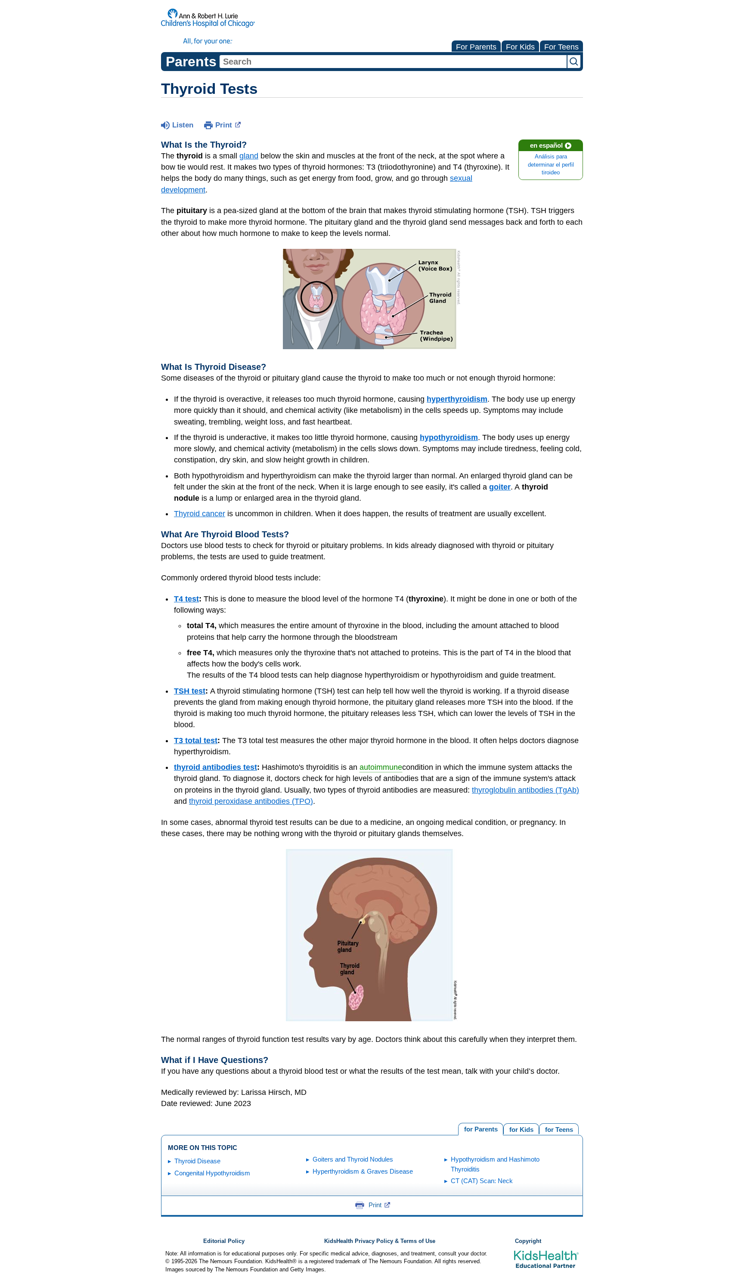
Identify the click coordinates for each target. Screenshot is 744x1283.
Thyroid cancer (199, 513)
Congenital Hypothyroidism (212, 1173)
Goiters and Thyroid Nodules (353, 1159)
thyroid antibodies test (215, 767)
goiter (500, 487)
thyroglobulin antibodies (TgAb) (525, 790)
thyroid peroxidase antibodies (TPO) (251, 801)
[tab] (559, 1128)
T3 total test (195, 740)
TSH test (189, 691)
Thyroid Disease (197, 1161)
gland (248, 156)
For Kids (520, 47)
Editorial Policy (224, 1241)
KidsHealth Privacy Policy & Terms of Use (379, 1241)
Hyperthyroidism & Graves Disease (363, 1171)
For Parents (476, 47)
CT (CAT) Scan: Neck (482, 1180)
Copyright (528, 1241)
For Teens (561, 47)
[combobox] (393, 61)
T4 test (186, 599)
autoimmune (381, 767)
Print (223, 125)
